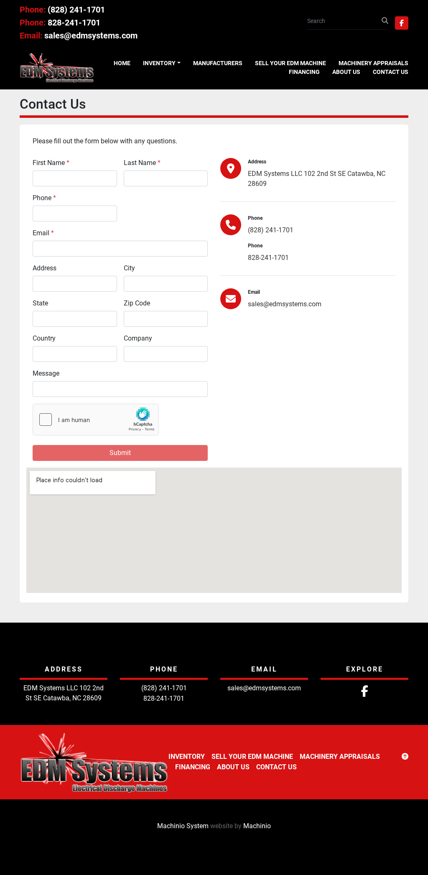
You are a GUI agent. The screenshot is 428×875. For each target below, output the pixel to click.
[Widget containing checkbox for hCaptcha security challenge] (96, 419)
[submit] (385, 21)
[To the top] (405, 757)
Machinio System (183, 826)
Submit (120, 453)
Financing (304, 72)
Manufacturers (217, 63)
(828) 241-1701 (76, 10)
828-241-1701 (74, 23)
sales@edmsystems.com (91, 36)
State (40, 303)
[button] (162, 63)
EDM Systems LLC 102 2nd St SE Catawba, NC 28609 (316, 179)
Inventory (159, 63)
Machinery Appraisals (373, 63)
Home (122, 63)
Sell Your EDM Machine (290, 63)
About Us (346, 72)
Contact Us (390, 72)
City (129, 268)
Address (44, 268)
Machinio (257, 826)
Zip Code (137, 303)
